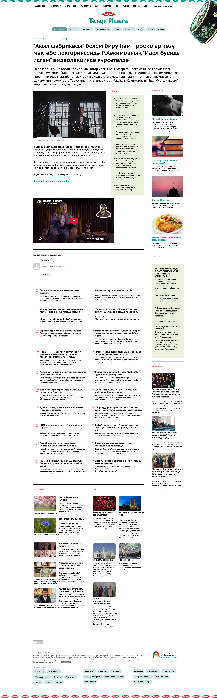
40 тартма (86, 6)
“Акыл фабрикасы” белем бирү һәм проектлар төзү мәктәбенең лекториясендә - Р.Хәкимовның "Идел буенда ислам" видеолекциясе (128, 104)
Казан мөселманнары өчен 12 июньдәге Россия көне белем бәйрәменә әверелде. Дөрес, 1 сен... (167, 168)
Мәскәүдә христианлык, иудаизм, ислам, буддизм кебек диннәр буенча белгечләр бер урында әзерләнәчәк (127, 148)
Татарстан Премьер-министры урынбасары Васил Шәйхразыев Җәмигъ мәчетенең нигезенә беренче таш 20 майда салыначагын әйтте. (118, 469)
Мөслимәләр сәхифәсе (114, 677)
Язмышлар (115, 671)
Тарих (150, 29)
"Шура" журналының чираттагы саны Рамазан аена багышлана (167, 334)
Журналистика (59, 29)
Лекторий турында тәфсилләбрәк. (52, 181)
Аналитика (129, 29)
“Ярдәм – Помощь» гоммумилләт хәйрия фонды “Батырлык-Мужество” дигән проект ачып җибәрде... (117, 318)
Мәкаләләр (55, 6)
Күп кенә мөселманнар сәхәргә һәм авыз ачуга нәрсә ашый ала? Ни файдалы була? (167, 245)
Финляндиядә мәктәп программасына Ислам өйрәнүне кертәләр (125, 187)
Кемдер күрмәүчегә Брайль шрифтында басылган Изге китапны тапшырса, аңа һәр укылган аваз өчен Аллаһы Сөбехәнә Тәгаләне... (118, 298)
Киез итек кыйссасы (165, 295)
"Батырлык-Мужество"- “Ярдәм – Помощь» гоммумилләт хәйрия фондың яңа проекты (117, 310)
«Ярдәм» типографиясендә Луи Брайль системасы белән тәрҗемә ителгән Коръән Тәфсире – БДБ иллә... (62, 320)
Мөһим (161, 29)
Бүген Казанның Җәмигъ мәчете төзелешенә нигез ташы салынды (62, 408)
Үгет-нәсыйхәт (162, 677)
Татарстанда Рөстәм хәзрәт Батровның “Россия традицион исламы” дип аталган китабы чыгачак (128, 135)
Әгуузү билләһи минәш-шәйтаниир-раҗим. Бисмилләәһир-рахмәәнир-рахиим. (130, 566)
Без (145, 6)
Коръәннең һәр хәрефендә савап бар (114, 290)
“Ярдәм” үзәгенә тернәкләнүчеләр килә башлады (60, 291)
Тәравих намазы (127, 560)
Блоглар (107, 6)
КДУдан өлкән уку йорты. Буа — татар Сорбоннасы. (71, 590)
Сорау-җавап (152, 671)
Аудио (126, 6)
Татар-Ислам (38, 39)
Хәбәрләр (40, 6)
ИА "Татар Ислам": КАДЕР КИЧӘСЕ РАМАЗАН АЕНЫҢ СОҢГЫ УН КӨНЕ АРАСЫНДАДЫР (167, 272)
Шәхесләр (102, 671)
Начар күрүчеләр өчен (163, 6)
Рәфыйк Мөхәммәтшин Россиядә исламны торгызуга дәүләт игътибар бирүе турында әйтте (116, 427)
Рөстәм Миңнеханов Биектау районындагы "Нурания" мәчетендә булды (166, 435)
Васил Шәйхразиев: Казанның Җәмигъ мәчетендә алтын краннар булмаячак (59, 444)
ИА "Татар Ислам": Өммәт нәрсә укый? (164, 161)
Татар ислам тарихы (142, 677)
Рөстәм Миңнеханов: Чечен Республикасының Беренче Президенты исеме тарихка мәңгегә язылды (166, 393)
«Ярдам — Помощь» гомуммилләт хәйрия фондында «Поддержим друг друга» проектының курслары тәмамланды (60, 354)
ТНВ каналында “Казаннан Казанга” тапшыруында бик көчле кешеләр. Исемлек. (167, 312)
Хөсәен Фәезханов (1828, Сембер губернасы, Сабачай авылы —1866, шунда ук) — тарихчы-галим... (166, 205)
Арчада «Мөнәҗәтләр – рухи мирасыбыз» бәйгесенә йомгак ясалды (116, 390)
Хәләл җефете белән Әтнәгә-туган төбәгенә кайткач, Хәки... (167, 300)
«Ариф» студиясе (171, 657)
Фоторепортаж (102, 29)
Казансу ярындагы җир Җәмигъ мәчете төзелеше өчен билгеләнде (115, 444)
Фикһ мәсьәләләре (142, 682)
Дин (97, 6)
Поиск (136, 6)
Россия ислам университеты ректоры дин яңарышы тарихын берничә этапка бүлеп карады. (116, 434)
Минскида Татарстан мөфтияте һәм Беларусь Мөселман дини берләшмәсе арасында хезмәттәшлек (167, 473)
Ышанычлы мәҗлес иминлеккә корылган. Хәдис (166, 327)
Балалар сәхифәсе (92, 677)
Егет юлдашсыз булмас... (166, 321)
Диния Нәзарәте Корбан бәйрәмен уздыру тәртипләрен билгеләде (61, 390)
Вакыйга (117, 29)
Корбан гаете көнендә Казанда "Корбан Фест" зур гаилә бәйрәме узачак (118, 373)
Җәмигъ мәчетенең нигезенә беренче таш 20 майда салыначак (118, 462)
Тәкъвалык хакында (103, 560)
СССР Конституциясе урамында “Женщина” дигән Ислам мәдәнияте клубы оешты (128, 176)
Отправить (46, 275)
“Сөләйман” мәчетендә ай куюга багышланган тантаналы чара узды (63, 373)
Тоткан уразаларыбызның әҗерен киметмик (102, 601)
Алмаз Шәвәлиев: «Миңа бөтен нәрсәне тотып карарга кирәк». (71, 565)
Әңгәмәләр (70, 6)
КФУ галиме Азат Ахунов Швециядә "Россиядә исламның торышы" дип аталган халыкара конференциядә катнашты (127, 163)
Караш (141, 29)
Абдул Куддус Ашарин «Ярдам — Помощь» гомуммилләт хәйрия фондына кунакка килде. (118, 408)
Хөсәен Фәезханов (161, 200)
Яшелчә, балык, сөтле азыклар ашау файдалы (167, 238)
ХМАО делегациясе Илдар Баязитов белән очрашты (61, 426)
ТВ (117, 6)
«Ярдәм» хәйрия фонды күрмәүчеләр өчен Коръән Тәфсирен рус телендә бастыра (61, 310)
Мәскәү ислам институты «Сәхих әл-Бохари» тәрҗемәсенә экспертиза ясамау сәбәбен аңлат (117, 333)
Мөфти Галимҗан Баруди (164, 119)
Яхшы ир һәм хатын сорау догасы (103, 513)
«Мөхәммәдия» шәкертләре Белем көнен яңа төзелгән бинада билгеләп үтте (118, 353)
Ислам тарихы (168, 671)
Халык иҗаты (90, 682)
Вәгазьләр (138, 671)
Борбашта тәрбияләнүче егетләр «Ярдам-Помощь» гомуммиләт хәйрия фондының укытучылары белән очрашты (61, 333)
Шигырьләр (89, 671)
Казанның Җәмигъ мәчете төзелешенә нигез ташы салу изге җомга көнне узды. (63, 414)
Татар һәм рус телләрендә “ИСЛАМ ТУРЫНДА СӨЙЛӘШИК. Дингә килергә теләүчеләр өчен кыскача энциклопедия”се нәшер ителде (127, 121)
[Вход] (52, 260)
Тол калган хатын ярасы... (71, 519)
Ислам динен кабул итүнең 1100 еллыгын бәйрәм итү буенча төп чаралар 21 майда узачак (61, 463)
